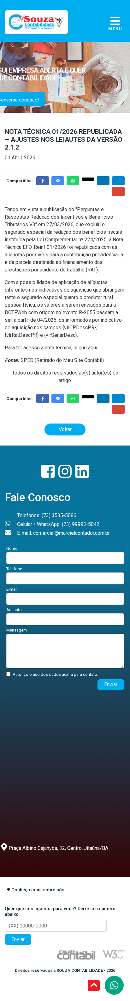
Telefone (14, 568)
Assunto (14, 609)
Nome (11, 548)
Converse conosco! (42, 100)
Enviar (110, 684)
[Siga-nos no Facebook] (48, 475)
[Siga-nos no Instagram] (65, 475)
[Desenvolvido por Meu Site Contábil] (76, 954)
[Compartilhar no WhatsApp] (73, 180)
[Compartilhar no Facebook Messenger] (57, 180)
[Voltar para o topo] (93, 986)
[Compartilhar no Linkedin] (103, 180)
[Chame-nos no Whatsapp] (114, 985)
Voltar (65, 429)
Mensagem (16, 630)
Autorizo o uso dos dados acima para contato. (55, 674)
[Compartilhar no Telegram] (118, 180)
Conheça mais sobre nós (37, 890)
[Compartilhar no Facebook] (42, 180)
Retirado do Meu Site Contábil (69, 360)
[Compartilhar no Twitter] (88, 179)
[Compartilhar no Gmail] (118, 191)
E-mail (11, 589)
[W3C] (114, 954)
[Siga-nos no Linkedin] (82, 475)
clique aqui (85, 348)
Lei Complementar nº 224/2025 (72, 240)
